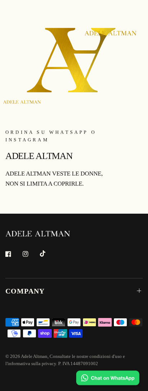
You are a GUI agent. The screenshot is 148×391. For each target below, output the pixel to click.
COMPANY (25, 291)
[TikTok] (48, 254)
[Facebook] (13, 254)
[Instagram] (30, 254)
